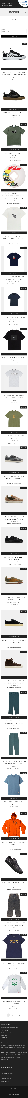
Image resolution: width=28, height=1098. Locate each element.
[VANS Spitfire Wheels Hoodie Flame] (14, 824)
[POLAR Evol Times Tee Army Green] (14, 418)
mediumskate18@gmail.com (9, 1027)
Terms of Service (6, 1078)
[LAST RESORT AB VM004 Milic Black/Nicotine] (14, 622)
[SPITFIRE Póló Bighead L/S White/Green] (14, 984)
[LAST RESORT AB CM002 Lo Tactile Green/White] (14, 499)
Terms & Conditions (7, 1073)
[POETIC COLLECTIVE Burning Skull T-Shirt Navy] (14, 259)
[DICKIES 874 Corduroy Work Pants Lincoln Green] (14, 744)
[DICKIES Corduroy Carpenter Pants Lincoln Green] (14, 703)
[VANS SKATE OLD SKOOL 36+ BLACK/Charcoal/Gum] (14, 95)
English (13, 1088)
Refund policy (5, 1081)
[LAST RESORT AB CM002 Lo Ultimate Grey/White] (14, 458)
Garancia (4, 1071)
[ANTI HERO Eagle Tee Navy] (14, 946)
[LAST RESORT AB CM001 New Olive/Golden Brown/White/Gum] (14, 580)
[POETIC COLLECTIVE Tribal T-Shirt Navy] (14, 299)
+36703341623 (5, 1030)
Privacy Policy (5, 1076)
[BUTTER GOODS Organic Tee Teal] (14, 784)
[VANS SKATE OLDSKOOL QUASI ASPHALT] (14, 865)
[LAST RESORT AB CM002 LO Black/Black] (14, 539)
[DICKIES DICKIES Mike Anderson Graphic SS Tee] (14, 219)
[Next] (19, 1015)
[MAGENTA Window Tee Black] (14, 340)
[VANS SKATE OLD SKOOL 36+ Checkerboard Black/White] (14, 55)
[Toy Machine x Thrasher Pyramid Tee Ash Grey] (14, 378)
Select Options (13, 68)
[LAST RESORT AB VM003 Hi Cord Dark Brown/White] (14, 663)
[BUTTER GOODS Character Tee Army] (14, 135)
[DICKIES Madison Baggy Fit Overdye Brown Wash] (14, 905)
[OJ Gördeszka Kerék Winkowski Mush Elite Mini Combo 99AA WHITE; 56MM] (14, 176)
